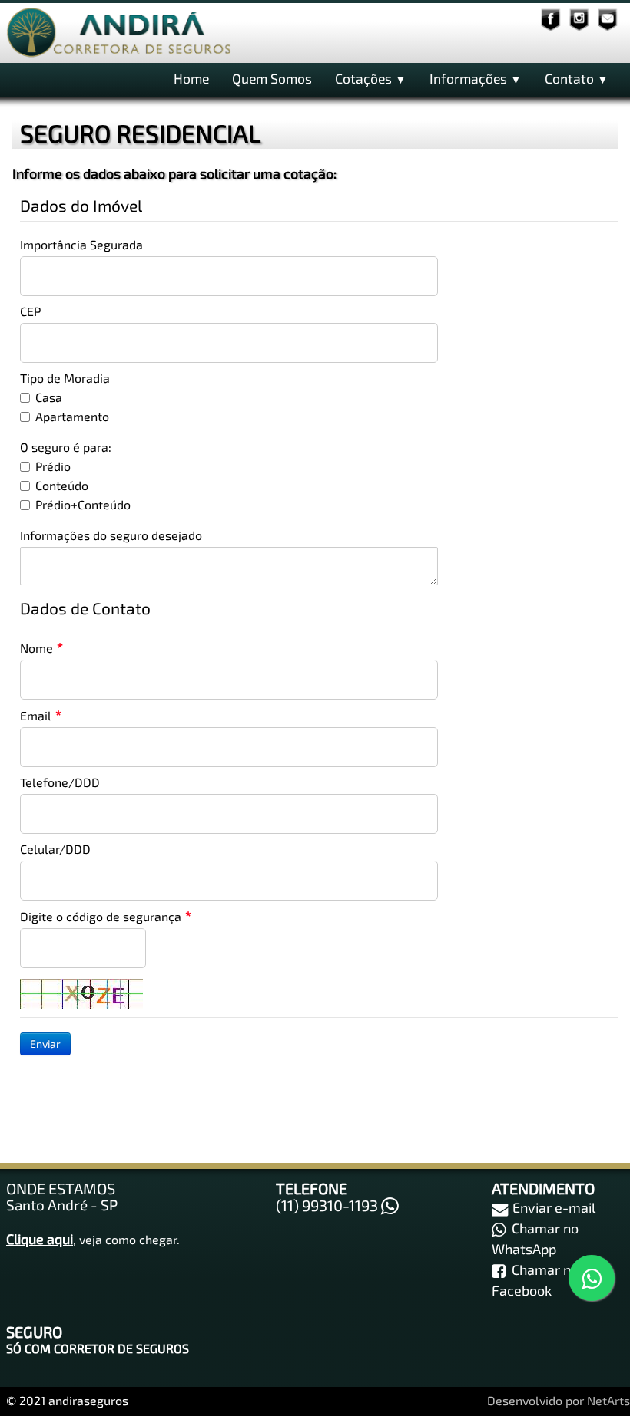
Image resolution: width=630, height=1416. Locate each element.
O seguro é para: (65, 447)
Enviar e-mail (553, 1207)
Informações (475, 78)
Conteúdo (61, 485)
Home (191, 78)
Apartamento (72, 416)
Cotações (370, 78)
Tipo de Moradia (65, 377)
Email (35, 715)
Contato (576, 78)
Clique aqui (39, 1238)
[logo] (119, 34)
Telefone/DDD (60, 782)
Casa (48, 397)
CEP (30, 311)
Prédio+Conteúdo (83, 504)
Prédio (53, 466)
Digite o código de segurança (100, 916)
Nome (36, 647)
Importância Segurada (81, 244)
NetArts (608, 1400)
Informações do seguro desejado (111, 535)
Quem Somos (272, 78)
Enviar (45, 1043)
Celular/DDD (55, 848)
